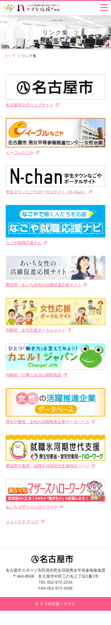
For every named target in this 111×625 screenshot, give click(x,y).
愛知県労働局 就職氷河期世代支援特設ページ (47, 466)
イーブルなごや (20, 152)
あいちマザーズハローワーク (31, 507)
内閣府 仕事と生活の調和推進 (33, 375)
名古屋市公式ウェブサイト (30, 105)
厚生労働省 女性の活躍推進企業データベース (47, 421)
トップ (9, 56)
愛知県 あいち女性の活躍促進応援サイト (43, 285)
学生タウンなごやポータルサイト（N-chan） (46, 192)
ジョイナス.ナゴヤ (22, 521)
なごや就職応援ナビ (24, 242)
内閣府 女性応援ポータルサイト (35, 330)
